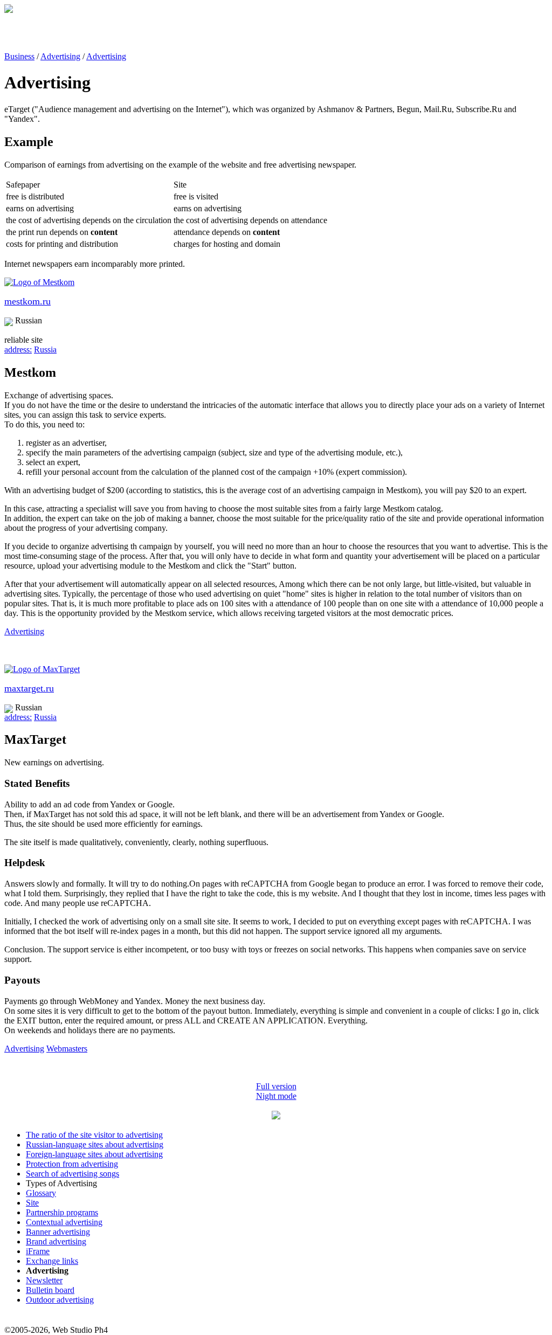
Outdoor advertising (60, 1299)
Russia (45, 349)
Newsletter (44, 1280)
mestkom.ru (27, 301)
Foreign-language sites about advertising (94, 1154)
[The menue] (276, 1116)
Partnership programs (62, 1212)
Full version (276, 1086)
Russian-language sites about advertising (94, 1144)
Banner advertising (58, 1231)
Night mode (276, 1096)
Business (19, 56)
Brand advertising (56, 1241)
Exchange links (52, 1260)
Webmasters (66, 1048)
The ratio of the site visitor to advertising (94, 1134)
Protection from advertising (72, 1163)
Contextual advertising (64, 1222)
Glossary (41, 1193)
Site (32, 1202)
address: (18, 349)
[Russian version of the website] (8, 10)
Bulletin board (50, 1290)
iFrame (38, 1251)
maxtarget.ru (29, 688)
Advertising (60, 56)
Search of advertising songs (72, 1173)
